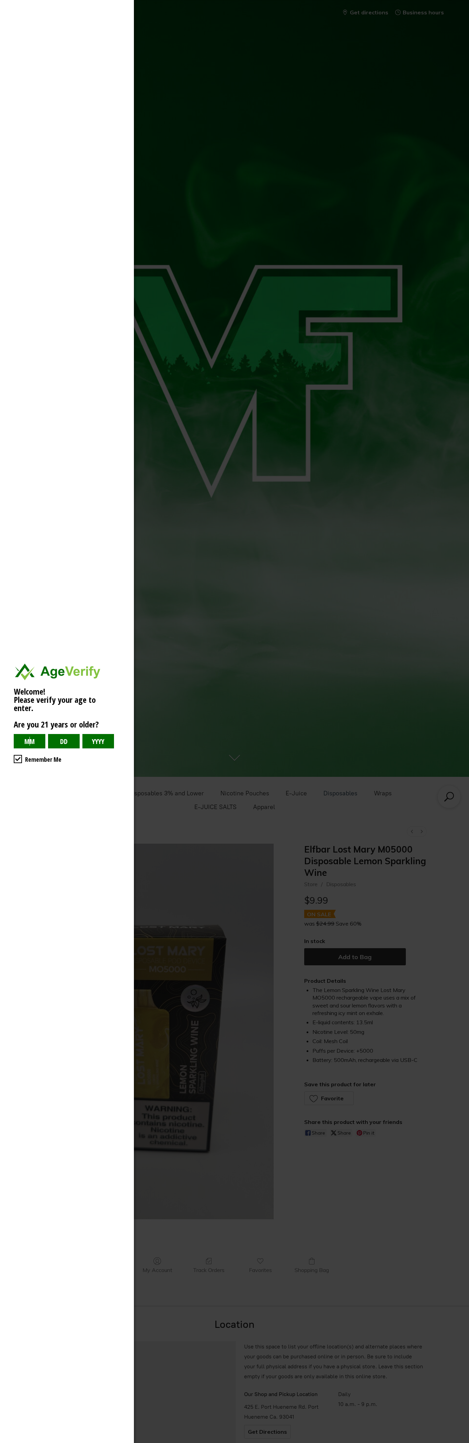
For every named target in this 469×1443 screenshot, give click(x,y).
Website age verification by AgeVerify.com (460, 1441)
